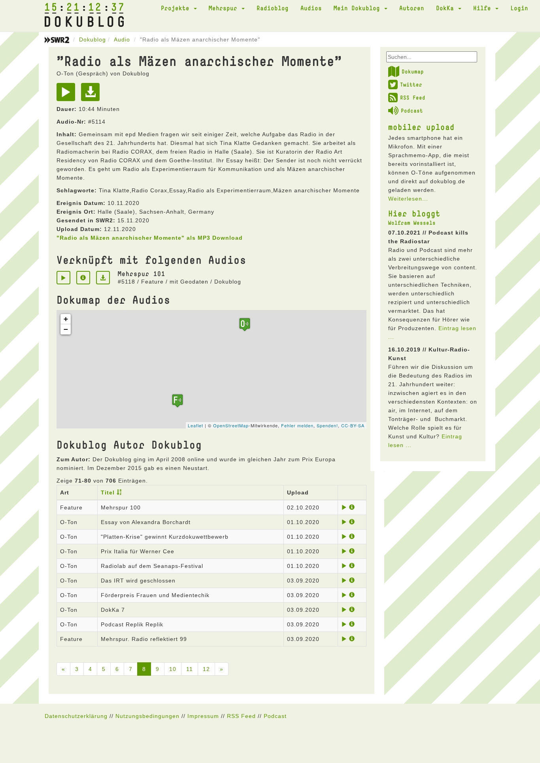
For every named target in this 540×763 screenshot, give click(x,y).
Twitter (411, 84)
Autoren (411, 7)
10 (172, 669)
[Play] (68, 95)
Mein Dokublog (358, 7)
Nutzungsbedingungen (147, 716)
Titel (108, 492)
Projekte (177, 7)
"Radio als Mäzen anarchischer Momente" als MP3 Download (150, 238)
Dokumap (413, 71)
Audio (122, 39)
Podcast (412, 110)
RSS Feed (412, 97)
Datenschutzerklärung (76, 716)
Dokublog (92, 39)
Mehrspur (225, 7)
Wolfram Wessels (412, 223)
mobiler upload (421, 127)
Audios (311, 7)
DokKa (446, 7)
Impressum (203, 716)
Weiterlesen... (408, 198)
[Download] (92, 95)
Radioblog (273, 7)
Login (519, 7)
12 (206, 669)
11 (189, 669)
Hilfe (484, 7)
